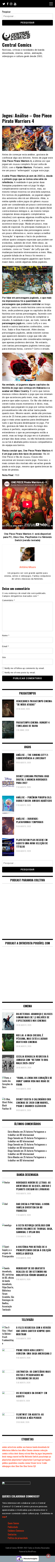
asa (24, 1447)
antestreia (11, 1447)
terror (39, 1462)
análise (19, 1447)
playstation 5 (28, 1459)
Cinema (29, 1450)
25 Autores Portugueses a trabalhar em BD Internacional (27, 1133)
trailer (44, 1462)
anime (4, 1447)
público (5, 1462)
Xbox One (19, 1466)
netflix (21, 1456)
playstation (6, 1459)
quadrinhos (12, 1462)
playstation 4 (17, 1459)
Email (5, 646)
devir (16, 1453)
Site (4, 657)
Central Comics (16, 44)
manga (10, 1456)
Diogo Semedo (14, 1138)
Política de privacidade (18, 1538)
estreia (27, 1453)
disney (21, 1453)
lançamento (47, 1453)
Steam (33, 1462)
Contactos (12, 1534)
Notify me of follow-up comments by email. (25, 668)
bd (48, 1447)
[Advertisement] (27, 84)
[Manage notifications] (48, 1556)
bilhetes (14, 1450)
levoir (4, 1456)
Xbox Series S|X (29, 1466)
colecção (44, 1450)
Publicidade (13, 1527)
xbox (13, 1466)
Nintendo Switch (31, 1456)
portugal (37, 1459)
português (46, 1459)
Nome (5, 635)
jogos (40, 1453)
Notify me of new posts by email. (20, 672)
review (27, 1462)
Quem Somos (13, 1523)
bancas (29, 1447)
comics (5, 1453)
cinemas (36, 1450)
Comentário (8, 600)
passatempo (44, 1456)
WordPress (32, 1551)
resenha (21, 1462)
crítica (11, 1453)
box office (22, 1450)
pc (50, 1456)
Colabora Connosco (16, 1530)
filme (33, 1453)
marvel (15, 1456)
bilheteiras (6, 1450)
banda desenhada (40, 1447)
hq (36, 1453)
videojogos (6, 1466)
